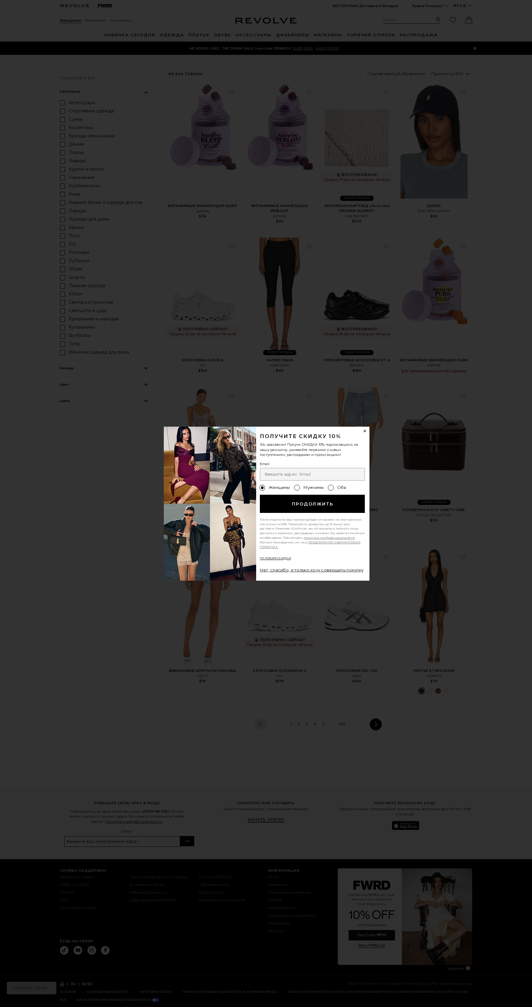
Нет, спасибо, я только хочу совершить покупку (312, 569)
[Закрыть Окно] (365, 431)
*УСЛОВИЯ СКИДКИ (275, 558)
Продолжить (312, 504)
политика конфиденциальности (329, 537)
